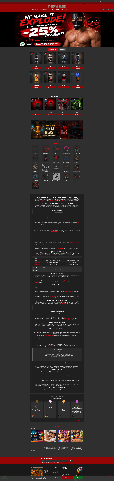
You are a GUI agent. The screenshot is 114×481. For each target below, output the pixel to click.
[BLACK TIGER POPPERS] (77, 149)
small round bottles (53, 231)
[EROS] (35, 158)
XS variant (77, 252)
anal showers (64, 303)
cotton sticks (47, 275)
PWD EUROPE (46, 171)
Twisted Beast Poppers (56, 180)
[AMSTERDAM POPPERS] (66, 149)
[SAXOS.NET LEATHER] (77, 167)
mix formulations (45, 224)
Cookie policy (33, 479)
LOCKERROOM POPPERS (66, 162)
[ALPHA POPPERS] (46, 149)
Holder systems (37, 264)
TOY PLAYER (46, 180)
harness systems (40, 292)
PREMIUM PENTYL (35, 171)
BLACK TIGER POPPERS (77, 153)
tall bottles (65, 234)
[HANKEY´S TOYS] (56, 158)
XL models (43, 254)
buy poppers (73, 217)
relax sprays (49, 313)
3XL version (67, 254)
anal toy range (62, 280)
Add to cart (36, 68)
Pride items (41, 319)
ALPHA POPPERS (45, 153)
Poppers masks (37, 262)
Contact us (56, 472)
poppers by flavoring (55, 224)
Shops (46, 472)
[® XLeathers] (35, 185)
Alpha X (56, 153)
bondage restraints (68, 291)
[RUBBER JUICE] (56, 167)
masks (76, 319)
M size (49, 253)
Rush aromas (42, 200)
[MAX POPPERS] (77, 158)
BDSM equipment (65, 200)
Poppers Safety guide (35, 443)
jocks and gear (67, 318)
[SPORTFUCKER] (35, 176)
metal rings (37, 282)
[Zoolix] (77, 176)
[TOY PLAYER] (46, 176)
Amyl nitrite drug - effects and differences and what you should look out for (64, 444)
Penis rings (54, 280)
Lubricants (48, 302)
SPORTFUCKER (35, 180)
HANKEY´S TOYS (56, 162)
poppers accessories (60, 248)
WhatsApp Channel (44, 1)
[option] (57, 29)
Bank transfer (65, 469)
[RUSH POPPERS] (66, 167)
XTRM (66, 180)
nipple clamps (47, 292)
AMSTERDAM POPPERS (66, 153)
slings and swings (52, 296)
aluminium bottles (63, 235)
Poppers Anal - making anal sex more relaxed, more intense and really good (49, 444)
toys (61, 206)
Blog (49, 1)
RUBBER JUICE (56, 171)
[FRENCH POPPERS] (46, 158)
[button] (4, 29)
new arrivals (51, 345)
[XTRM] (66, 176)
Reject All (67, 477)
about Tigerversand (57, 470)
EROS (35, 162)
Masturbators (54, 286)
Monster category (59, 243)
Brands (57, 143)
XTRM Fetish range (65, 319)
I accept (78, 477)
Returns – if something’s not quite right (66, 474)
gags (77, 292)
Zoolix (77, 180)
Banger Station (67, 274)
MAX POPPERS (77, 162)
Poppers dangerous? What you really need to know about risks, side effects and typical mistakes (77, 444)
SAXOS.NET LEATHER (76, 171)
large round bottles (53, 234)
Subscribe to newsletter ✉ (30, 1)
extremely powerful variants (48, 243)
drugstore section (61, 301)
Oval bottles (44, 235)
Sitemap (46, 471)
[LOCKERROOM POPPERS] (66, 158)
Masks (72, 292)
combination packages (50, 335)
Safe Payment (47, 469)
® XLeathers (35, 189)
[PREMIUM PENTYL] (35, 167)
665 (35, 153)
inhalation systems (53, 200)
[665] (35, 149)
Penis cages (41, 297)
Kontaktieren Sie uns (48, 470)
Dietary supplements (71, 313)
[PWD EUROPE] (46, 167)
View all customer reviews (78, 420)
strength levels (73, 242)
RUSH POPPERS (66, 171)
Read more (33, 450)
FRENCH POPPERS (46, 162)
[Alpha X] (56, 149)
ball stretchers (73, 280)
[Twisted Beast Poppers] (56, 176)
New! (51, 1)
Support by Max (56, 471)
